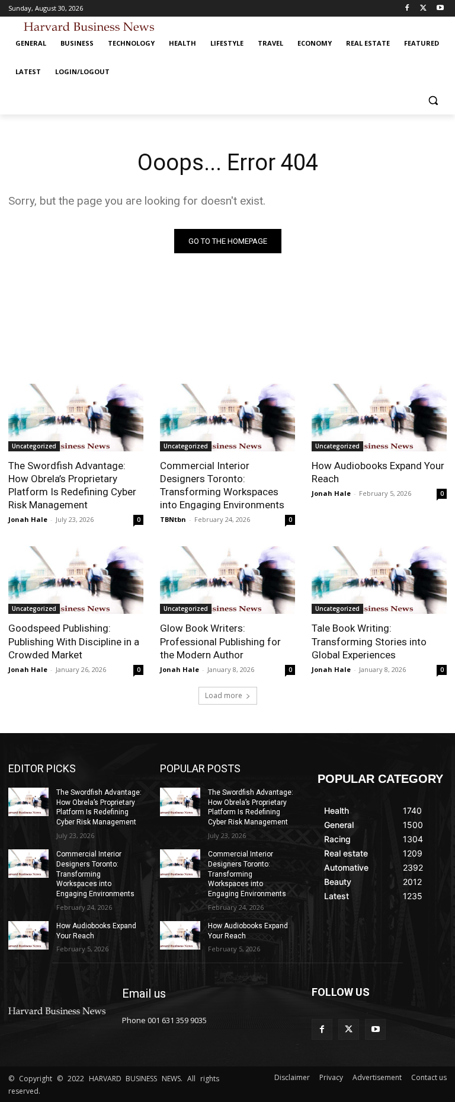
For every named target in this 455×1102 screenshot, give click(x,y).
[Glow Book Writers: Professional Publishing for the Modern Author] (227, 580)
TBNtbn (173, 519)
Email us (144, 993)
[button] (433, 100)
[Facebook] (407, 8)
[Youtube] (440, 8)
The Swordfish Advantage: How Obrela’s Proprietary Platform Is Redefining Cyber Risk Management (72, 485)
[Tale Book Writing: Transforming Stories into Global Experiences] (379, 580)
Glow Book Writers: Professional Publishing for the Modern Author (220, 641)
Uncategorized (34, 446)
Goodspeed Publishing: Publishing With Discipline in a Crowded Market (73, 641)
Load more (223, 695)
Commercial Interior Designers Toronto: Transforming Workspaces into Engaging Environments (222, 485)
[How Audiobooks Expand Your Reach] (379, 417)
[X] (423, 8)
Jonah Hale (27, 519)
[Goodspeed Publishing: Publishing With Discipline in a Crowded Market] (75, 580)
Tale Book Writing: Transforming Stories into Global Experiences (369, 641)
